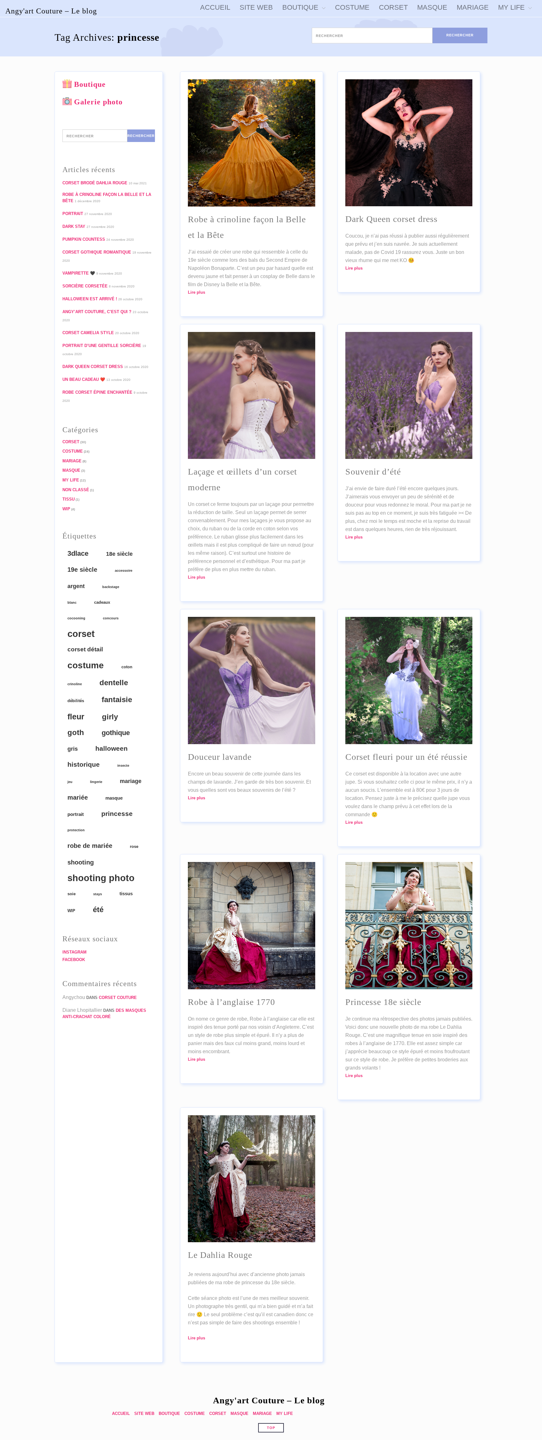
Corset (70, 441)
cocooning (76, 618)
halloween (111, 748)
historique (83, 764)
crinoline (74, 684)
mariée (77, 797)
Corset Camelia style (88, 332)
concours (111, 618)
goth (75, 732)
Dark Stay (73, 226)
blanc (72, 602)
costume (85, 665)
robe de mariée (89, 845)
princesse (117, 813)
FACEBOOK (73, 959)
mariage (130, 781)
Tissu (68, 499)
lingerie (96, 782)
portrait (75, 814)
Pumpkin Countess (83, 239)
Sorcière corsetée (85, 286)
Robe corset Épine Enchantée (97, 392)
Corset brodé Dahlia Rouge (94, 183)
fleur (75, 716)
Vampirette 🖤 (78, 273)
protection (76, 830)
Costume (72, 451)
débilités (75, 700)
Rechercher (460, 35)
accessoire (123, 570)
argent (76, 586)
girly (110, 716)
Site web (144, 1413)
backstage (110, 587)
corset (81, 634)
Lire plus (196, 292)
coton (126, 667)
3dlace (77, 553)
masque (114, 798)
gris (72, 749)
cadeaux (102, 602)
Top (271, 1428)
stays (97, 894)
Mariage (72, 461)
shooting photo (101, 878)
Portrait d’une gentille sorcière (101, 345)
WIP (66, 509)
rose (134, 846)
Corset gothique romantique (96, 252)
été (98, 909)
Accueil (121, 1413)
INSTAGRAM (74, 952)
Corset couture (118, 997)
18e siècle (119, 554)
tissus (126, 893)
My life (70, 480)
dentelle (113, 682)
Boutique (90, 84)
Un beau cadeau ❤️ (83, 379)
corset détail (85, 649)
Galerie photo (98, 102)
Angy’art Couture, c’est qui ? (96, 311)
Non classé (75, 489)
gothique (116, 733)
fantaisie (117, 699)
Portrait (72, 213)
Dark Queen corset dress (92, 366)
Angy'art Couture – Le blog (51, 11)
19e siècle (82, 569)
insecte (123, 765)
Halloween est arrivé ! (89, 299)
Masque (71, 470)
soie (71, 893)
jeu (69, 782)
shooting (80, 862)
